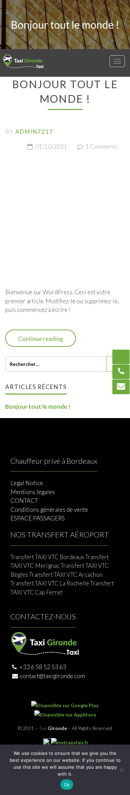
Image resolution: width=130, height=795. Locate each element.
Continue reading (40, 338)
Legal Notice (26, 483)
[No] (121, 769)
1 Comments (101, 146)
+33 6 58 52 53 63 (42, 667)
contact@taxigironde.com (52, 676)
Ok (67, 784)
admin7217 (34, 131)
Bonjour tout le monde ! (37, 406)
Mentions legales (32, 492)
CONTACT (24, 500)
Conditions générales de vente (49, 509)
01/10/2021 (50, 146)
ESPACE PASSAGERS (37, 518)
